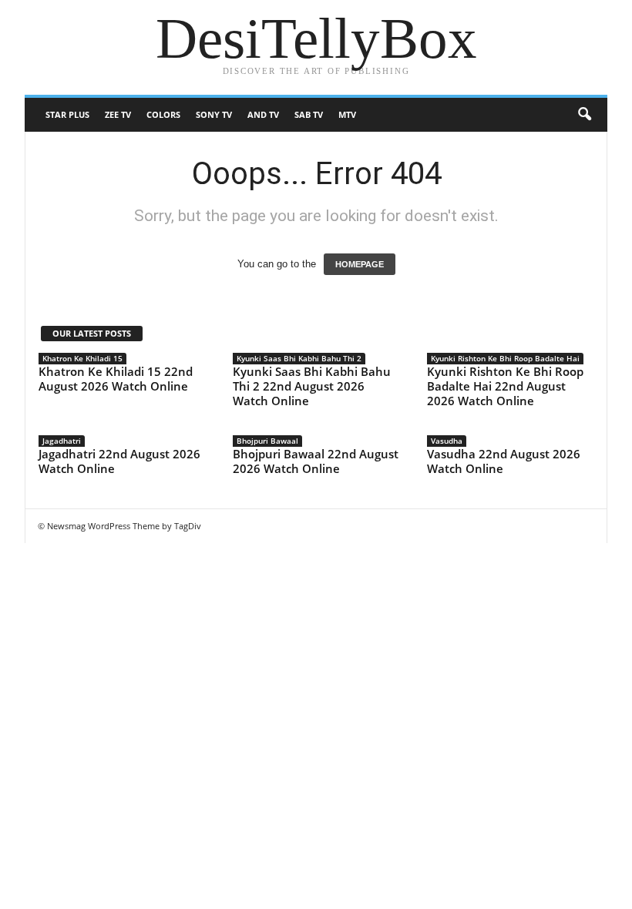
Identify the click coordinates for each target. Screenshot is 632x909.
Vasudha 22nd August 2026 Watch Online (503, 461)
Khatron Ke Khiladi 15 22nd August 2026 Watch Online (116, 379)
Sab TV (308, 114)
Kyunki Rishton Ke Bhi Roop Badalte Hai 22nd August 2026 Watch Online (505, 386)
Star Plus (67, 114)
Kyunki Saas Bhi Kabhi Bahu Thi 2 (299, 358)
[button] (584, 115)
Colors (163, 114)
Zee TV (118, 114)
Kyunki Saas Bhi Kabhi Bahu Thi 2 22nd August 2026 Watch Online (312, 386)
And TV (263, 114)
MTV (347, 114)
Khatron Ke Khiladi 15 (82, 358)
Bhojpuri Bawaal (267, 440)
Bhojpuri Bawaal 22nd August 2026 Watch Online (315, 461)
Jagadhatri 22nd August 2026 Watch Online (119, 461)
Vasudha (446, 440)
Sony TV (214, 114)
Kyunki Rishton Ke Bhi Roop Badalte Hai (505, 358)
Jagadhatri (61, 440)
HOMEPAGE (359, 264)
